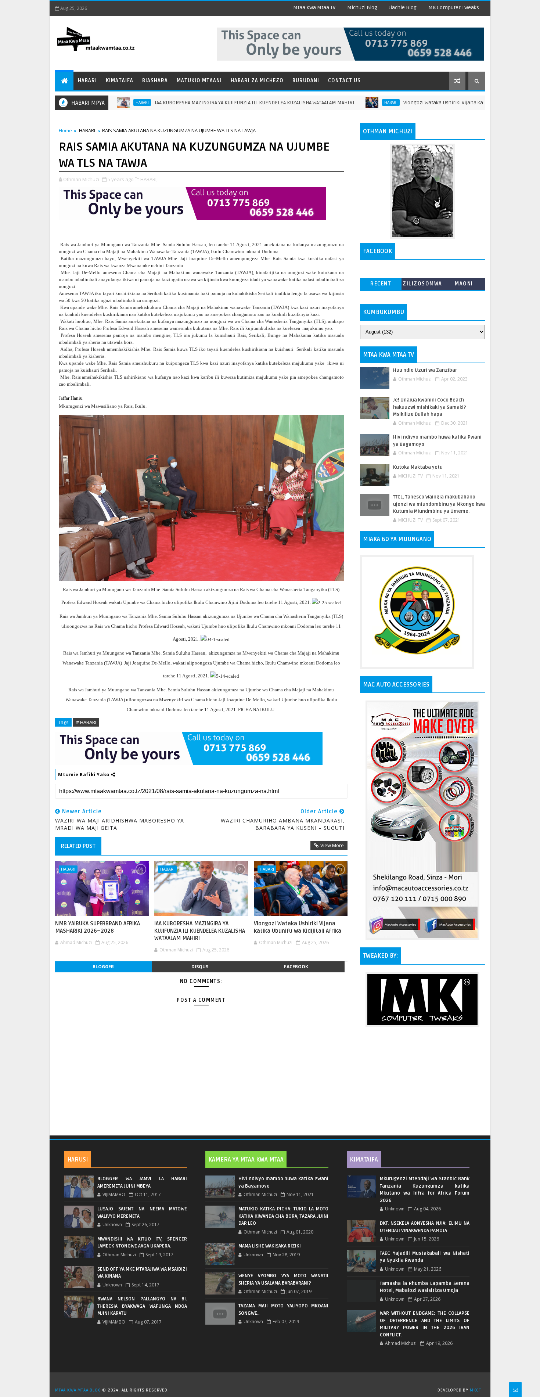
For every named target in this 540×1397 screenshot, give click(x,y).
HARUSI (77, 1159)
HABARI (347, 102)
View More (332, 845)
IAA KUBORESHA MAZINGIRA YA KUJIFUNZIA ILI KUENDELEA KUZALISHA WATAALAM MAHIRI (212, 103)
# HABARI (86, 722)
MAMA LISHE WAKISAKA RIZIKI (269, 1246)
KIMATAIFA (364, 1159)
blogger (103, 967)
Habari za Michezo (257, 81)
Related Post (78, 846)
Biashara (155, 81)
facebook (296, 967)
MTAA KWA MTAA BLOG (78, 1390)
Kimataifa (119, 81)
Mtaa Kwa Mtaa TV (314, 7)
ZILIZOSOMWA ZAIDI (422, 285)
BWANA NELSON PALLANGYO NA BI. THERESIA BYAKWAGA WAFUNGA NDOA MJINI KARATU (142, 1306)
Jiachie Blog (403, 7)
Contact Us (344, 81)
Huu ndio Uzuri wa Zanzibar (425, 370)
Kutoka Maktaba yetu (418, 467)
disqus (199, 967)
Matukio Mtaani (199, 81)
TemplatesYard (272, 1380)
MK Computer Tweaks (453, 7)
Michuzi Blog (362, 7)
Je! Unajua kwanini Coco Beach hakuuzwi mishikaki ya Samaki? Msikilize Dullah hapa (429, 407)
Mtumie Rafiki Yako (84, 774)
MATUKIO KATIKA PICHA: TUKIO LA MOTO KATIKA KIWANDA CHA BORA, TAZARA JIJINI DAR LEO (283, 1216)
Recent (380, 284)
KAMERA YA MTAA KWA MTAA (246, 1159)
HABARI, (149, 179)
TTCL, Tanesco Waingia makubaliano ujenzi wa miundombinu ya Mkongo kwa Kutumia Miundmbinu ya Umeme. (439, 504)
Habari (87, 81)
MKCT (475, 1390)
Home (65, 130)
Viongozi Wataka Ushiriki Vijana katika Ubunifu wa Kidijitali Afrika (436, 103)
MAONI (464, 284)
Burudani (305, 81)
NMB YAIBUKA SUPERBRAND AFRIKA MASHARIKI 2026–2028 (97, 927)
